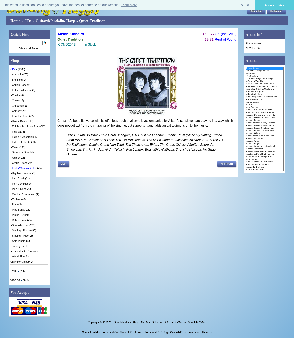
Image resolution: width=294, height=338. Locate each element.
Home (15, 21)
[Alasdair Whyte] (264, 143)
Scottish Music (20, 225)
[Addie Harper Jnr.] (264, 99)
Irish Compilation (21, 183)
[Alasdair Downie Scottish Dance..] (264, 117)
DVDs (14, 271)
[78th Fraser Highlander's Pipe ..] (264, 78)
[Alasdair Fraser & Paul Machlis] (264, 130)
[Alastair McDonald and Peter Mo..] (264, 151)
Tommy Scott (20, 246)
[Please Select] (264, 68)
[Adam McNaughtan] (264, 91)
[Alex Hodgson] (264, 159)
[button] (256, 11)
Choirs (15, 100)
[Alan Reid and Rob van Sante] (264, 112)
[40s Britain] (264, 73)
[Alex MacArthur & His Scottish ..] (264, 162)
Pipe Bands (18, 209)
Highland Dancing (22, 173)
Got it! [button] (245, 5)
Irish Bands (18, 178)
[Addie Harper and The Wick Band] (264, 97)
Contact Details (91, 332)
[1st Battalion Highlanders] (264, 71)
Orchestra (17, 199)
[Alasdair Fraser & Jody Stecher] (264, 123)
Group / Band (19, 162)
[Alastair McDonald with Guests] (264, 154)
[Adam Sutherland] (264, 94)
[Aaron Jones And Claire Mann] (264, 84)
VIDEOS (15, 280)
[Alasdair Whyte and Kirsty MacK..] (264, 146)
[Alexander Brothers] (264, 167)
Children (16, 95)
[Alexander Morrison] (264, 169)
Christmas (18, 105)
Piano (15, 204)
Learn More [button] (129, 5)
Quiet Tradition (92, 21)
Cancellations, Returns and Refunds (190, 332)
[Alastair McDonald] (264, 149)
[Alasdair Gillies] (264, 133)
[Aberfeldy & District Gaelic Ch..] (264, 89)
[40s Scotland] (264, 76)
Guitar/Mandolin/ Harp (55, 21)
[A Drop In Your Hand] (264, 81)
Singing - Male (20, 235)
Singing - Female (22, 230)
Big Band (17, 79)
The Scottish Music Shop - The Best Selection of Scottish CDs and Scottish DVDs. (157, 322)
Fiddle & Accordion (23, 136)
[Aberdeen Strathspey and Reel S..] (264, 86)
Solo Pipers (18, 240)
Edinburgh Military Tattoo (26, 126)
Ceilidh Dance (20, 84)
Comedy (17, 110)
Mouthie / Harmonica (24, 194)
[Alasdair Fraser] (264, 120)
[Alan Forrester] (264, 107)
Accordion (18, 74)
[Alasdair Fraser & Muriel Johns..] (264, 125)
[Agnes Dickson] (264, 102)
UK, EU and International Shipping (148, 332)
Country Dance (20, 116)
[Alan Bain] (264, 104)
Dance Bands (20, 121)
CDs (28, 21)
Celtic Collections (22, 90)
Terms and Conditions (114, 332)
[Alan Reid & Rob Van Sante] (264, 110)
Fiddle (15, 131)
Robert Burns (19, 220)
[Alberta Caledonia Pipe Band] (264, 156)
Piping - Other (20, 214)
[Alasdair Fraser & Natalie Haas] (264, 128)
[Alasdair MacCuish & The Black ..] (264, 136)
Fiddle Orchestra (21, 142)
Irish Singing (19, 188)
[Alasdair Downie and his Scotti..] (264, 115)
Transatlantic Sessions (25, 251)
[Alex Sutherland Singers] (264, 164)
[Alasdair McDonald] (264, 138)
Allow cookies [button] (274, 5)
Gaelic (15, 147)
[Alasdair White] (264, 141)
